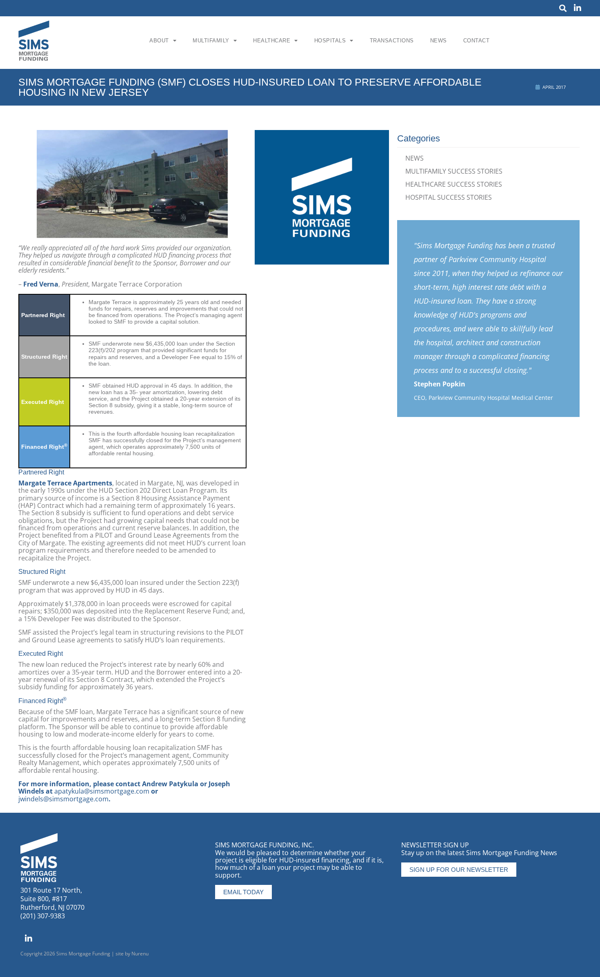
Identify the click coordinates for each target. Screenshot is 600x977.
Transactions (392, 40)
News (438, 40)
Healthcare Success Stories (453, 184)
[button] (562, 8)
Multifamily (211, 40)
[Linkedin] (577, 8)
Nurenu (140, 953)
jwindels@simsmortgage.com (63, 798)
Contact (476, 40)
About (159, 40)
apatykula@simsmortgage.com (101, 791)
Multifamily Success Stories (453, 171)
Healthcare (271, 40)
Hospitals (330, 40)
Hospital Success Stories (448, 197)
